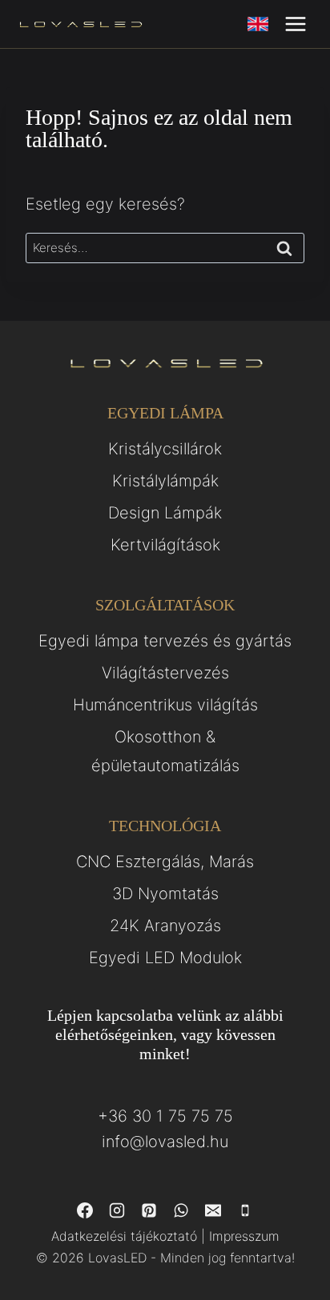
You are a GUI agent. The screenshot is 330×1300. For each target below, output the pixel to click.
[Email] (213, 1210)
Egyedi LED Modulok (165, 957)
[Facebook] (85, 1210)
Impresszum (244, 1236)
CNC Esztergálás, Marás (165, 861)
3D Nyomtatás (165, 893)
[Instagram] (117, 1210)
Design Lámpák (165, 512)
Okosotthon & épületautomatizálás (165, 751)
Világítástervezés (165, 672)
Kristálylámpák (165, 480)
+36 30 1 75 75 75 (165, 1116)
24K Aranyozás (165, 925)
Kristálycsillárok (165, 448)
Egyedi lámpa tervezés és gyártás (165, 640)
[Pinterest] (149, 1210)
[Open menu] (295, 23)
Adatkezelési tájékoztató (124, 1236)
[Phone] (245, 1210)
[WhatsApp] (181, 1210)
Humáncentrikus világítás (165, 704)
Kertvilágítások (165, 544)
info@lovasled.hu (165, 1141)
